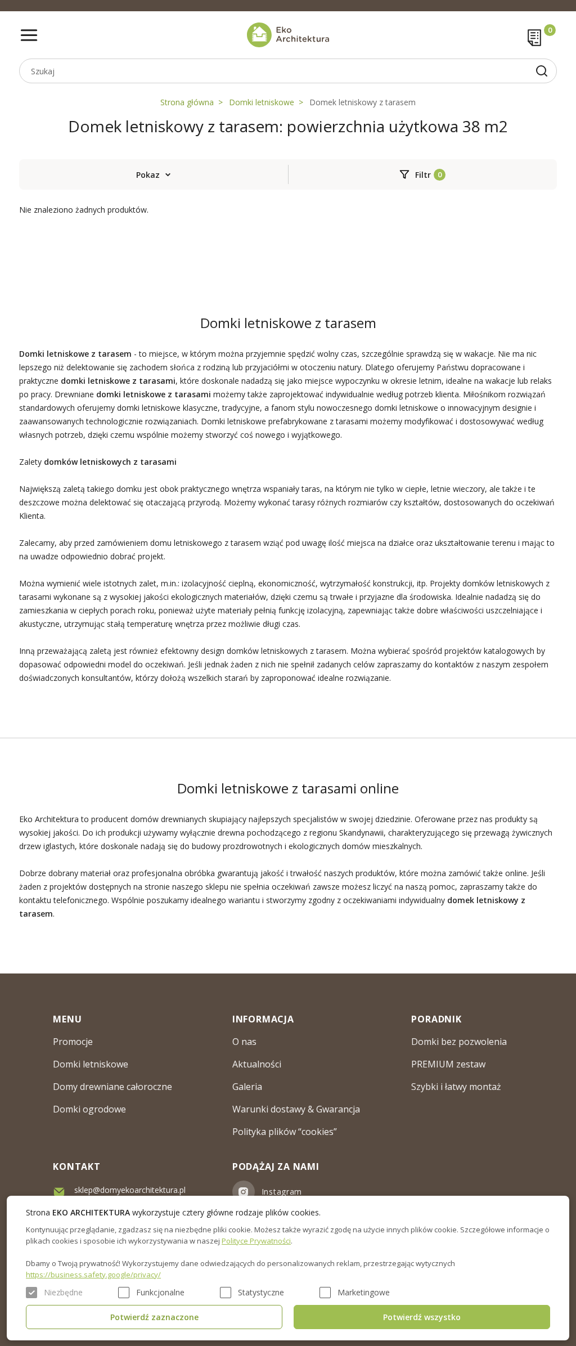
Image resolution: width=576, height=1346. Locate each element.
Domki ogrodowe (89, 1109)
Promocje (73, 1041)
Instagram (282, 1191)
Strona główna (187, 102)
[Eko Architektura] (288, 35)
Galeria (247, 1086)
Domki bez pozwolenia (459, 1041)
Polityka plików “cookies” (284, 1131)
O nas (244, 1041)
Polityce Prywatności (256, 1241)
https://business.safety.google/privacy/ (93, 1274)
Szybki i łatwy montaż (456, 1086)
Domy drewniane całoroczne (112, 1086)
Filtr (423, 174)
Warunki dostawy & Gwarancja (296, 1109)
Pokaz (148, 174)
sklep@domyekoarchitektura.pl (130, 1190)
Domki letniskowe (261, 102)
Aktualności (256, 1064)
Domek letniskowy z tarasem (362, 102)
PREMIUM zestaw (448, 1064)
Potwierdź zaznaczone (154, 1317)
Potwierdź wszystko (422, 1317)
